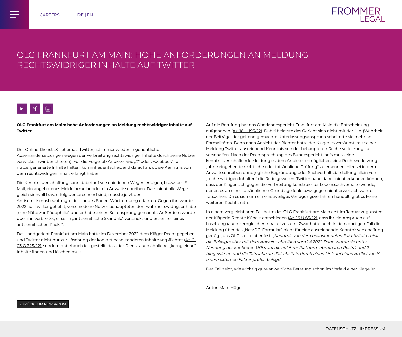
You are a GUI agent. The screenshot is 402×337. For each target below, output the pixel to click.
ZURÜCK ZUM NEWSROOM (42, 304)
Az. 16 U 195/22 (247, 130)
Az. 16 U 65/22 (302, 217)
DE (80, 14)
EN (90, 14)
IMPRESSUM (372, 328)
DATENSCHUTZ (341, 328)
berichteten (58, 161)
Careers (49, 14)
